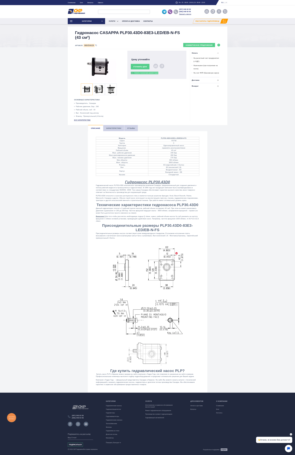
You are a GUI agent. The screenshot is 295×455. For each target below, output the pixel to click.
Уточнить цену (140, 67)
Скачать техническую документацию (146, 73)
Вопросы (90, 2)
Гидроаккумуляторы (112, 416)
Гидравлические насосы (114, 406)
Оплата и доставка (131, 21)
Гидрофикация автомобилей (154, 418)
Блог (81, 2)
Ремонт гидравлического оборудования (158, 410)
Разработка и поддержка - (211, 449)
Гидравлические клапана (114, 420)
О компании (71, 2)
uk (226, 2)
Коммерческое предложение (199, 45)
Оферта (100, 2)
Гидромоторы (110, 413)
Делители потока (111, 434)
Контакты (148, 21)
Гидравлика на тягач (112, 431)
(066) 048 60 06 (185, 11)
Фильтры (109, 427)
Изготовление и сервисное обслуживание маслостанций (159, 406)
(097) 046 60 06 (185, 9)
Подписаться (75, 445)
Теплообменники (111, 423)
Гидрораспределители (113, 409)
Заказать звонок (185, 14)
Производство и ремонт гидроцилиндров (158, 414)
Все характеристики (82, 120)
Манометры (110, 438)
